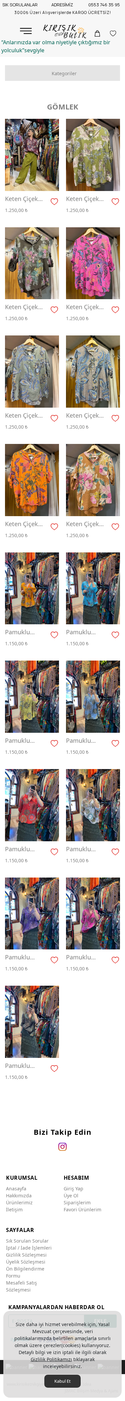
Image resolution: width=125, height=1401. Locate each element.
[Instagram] (62, 1147)
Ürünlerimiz (19, 1202)
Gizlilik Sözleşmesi (26, 1255)
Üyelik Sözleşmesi (25, 1262)
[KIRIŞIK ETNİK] (65, 32)
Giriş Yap (73, 1188)
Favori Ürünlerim (82, 1209)
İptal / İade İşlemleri (29, 1248)
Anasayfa (16, 1188)
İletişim (14, 1209)
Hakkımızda (19, 1195)
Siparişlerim (77, 1202)
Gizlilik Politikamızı (51, 1359)
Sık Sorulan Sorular (27, 1241)
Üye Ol (71, 1195)
